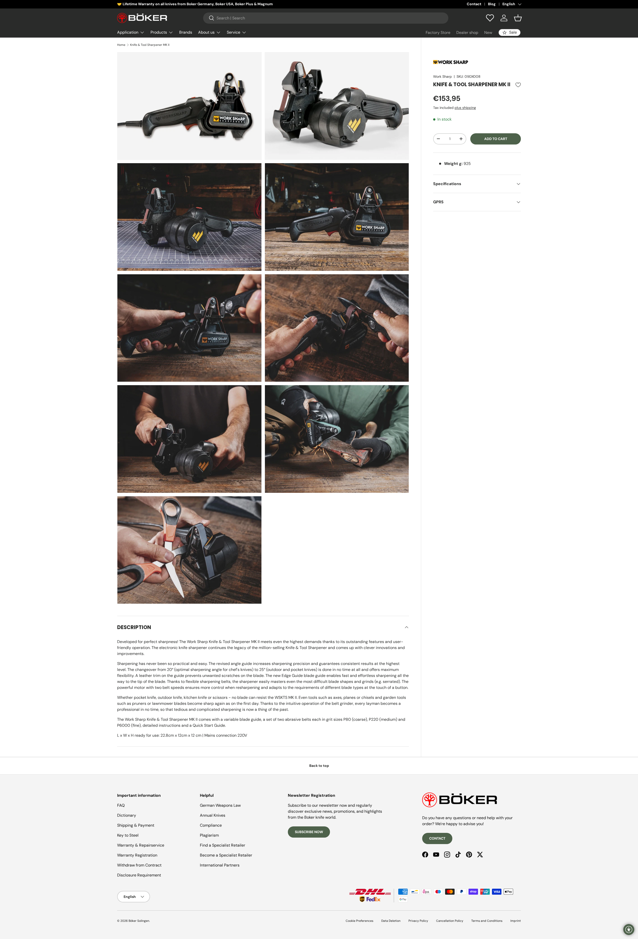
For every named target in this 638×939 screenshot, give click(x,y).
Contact (474, 4)
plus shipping (465, 107)
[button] (517, 17)
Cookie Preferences (359, 921)
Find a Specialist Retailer (222, 845)
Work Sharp (442, 76)
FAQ (121, 805)
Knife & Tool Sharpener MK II (149, 45)
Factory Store (438, 32)
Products (159, 32)
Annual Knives (212, 815)
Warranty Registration (137, 855)
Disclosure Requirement (139, 875)
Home (121, 45)
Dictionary (126, 815)
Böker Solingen (139, 921)
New (488, 32)
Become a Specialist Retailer (226, 855)
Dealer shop (467, 32)
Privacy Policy (418, 921)
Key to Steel (128, 835)
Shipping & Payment (135, 825)
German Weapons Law (220, 805)
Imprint (515, 921)
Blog (492, 4)
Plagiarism (209, 835)
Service (233, 32)
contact (437, 838)
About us (206, 32)
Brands (185, 32)
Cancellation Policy (449, 921)
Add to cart (495, 139)
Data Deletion (390, 921)
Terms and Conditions (486, 921)
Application (127, 32)
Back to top (319, 765)
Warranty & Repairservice (140, 845)
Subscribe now (309, 832)
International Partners (219, 865)
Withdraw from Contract (139, 865)
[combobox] (325, 18)
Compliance (211, 825)
